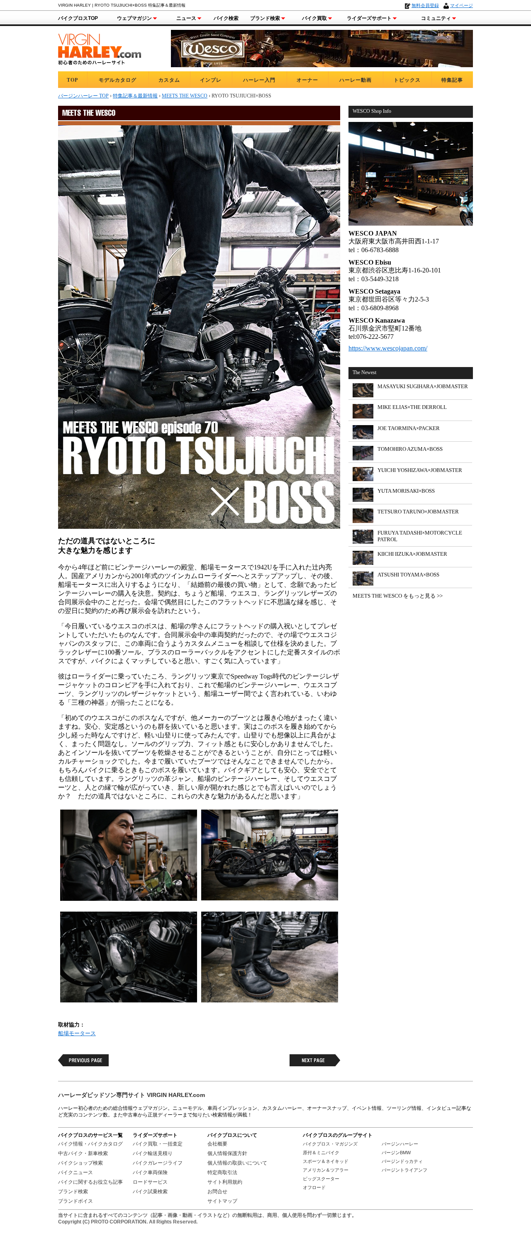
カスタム (169, 80)
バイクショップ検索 (80, 1163)
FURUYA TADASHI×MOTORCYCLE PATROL (420, 536)
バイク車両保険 (150, 1172)
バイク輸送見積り (153, 1153)
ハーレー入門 (259, 80)
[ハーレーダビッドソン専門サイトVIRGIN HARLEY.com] (99, 47)
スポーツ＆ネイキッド (325, 1161)
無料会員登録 (425, 5)
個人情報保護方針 (227, 1153)
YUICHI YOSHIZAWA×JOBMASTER (420, 470)
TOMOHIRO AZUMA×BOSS (410, 449)
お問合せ (217, 1191)
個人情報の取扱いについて (237, 1163)
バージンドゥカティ (402, 1161)
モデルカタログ (117, 80)
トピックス (407, 80)
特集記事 (452, 80)
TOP (72, 80)
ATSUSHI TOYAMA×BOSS (408, 575)
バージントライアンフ (404, 1169)
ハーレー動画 (355, 80)
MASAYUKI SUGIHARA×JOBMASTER (423, 386)
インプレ (211, 80)
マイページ (461, 5)
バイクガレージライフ (158, 1163)
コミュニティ (436, 18)
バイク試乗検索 (150, 1191)
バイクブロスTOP (78, 18)
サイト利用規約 (224, 1182)
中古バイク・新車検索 (83, 1153)
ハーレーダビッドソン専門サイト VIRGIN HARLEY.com (131, 1095)
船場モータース (77, 1033)
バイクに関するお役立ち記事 (90, 1182)
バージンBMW (396, 1152)
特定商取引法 (222, 1172)
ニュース (186, 18)
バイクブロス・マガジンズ (330, 1143)
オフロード (314, 1187)
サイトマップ (222, 1201)
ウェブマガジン (134, 18)
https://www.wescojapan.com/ (387, 348)
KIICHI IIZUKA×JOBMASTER (412, 554)
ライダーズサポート (369, 18)
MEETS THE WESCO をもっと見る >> (398, 596)
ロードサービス (150, 1182)
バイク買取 (314, 18)
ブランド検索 (265, 18)
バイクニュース (75, 1172)
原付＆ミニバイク (321, 1152)
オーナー (307, 80)
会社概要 (217, 1144)
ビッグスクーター (321, 1178)
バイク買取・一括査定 (158, 1144)
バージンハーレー (400, 1143)
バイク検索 (226, 18)
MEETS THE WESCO (184, 96)
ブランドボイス (75, 1201)
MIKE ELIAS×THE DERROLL (412, 407)
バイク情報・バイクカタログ (90, 1144)
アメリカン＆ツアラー (325, 1169)
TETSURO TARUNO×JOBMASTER (418, 511)
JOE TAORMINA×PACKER (409, 428)
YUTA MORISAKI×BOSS (406, 491)
